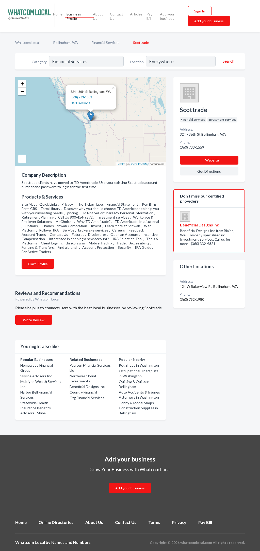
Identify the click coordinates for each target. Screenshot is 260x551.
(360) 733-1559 (81, 97)
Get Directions (80, 103)
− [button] (22, 91)
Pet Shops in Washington (139, 365)
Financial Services (105, 42)
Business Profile (74, 16)
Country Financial (83, 392)
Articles (136, 14)
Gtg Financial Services (87, 398)
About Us (98, 16)
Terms (154, 522)
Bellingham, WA (65, 42)
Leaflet (121, 164)
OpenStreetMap (139, 164)
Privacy (179, 522)
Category (39, 62)
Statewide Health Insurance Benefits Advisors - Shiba (35, 408)
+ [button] (22, 84)
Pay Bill (149, 16)
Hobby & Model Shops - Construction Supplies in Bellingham (138, 408)
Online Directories (56, 522)
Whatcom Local (27, 42)
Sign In (199, 11)
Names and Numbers (71, 542)
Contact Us (116, 16)
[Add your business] (130, 481)
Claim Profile (38, 264)
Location (137, 62)
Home (57, 14)
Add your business (167, 16)
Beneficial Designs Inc (87, 386)
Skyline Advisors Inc (36, 376)
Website (212, 160)
